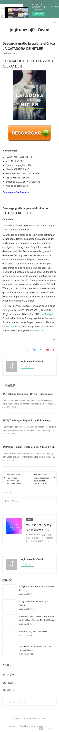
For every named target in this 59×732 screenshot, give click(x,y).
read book (15, 326)
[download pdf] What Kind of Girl (33, 631)
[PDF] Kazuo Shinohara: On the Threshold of (27, 393)
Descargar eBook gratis (15, 192)
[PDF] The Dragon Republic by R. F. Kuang (26, 420)
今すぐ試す (39, 14)
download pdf (47, 314)
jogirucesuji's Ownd (29, 29)
